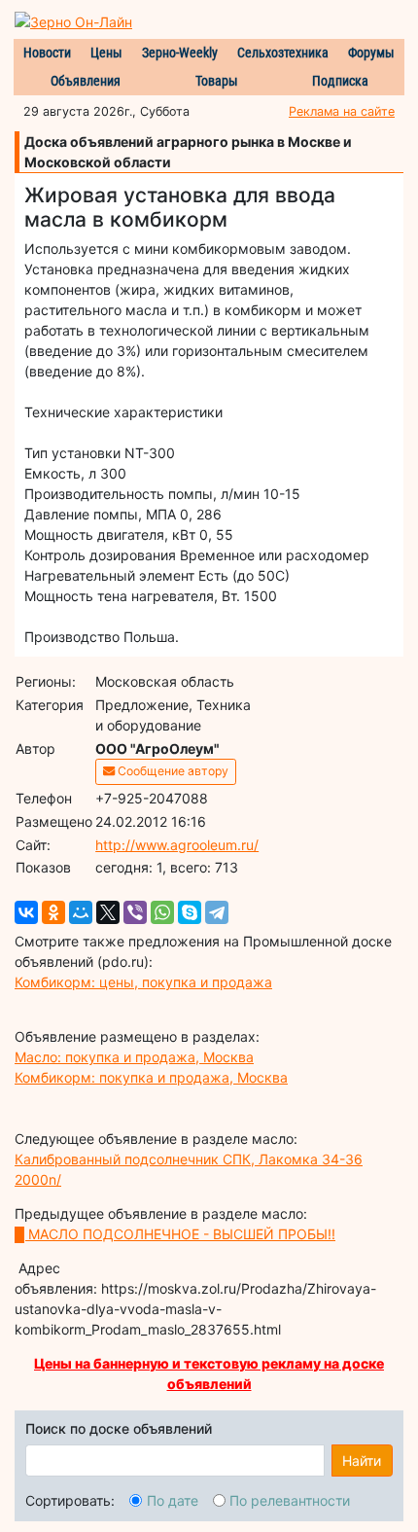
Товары (216, 81)
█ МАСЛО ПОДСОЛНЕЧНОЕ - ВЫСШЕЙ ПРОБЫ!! (175, 1234)
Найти (361, 1460)
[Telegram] (216, 912)
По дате (172, 1500)
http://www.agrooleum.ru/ (177, 845)
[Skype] (189, 912)
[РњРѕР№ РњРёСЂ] (80, 912)
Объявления (86, 81)
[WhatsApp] (162, 912)
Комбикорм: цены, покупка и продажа (143, 982)
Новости (47, 52)
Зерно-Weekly (180, 52)
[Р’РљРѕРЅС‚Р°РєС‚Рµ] (26, 912)
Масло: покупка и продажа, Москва (134, 1057)
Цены (106, 52)
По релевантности (289, 1500)
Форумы (371, 52)
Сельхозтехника (283, 52)
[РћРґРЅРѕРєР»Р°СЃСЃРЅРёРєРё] (53, 912)
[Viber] (135, 912)
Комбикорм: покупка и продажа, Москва (151, 1077)
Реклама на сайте (342, 111)
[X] (108, 912)
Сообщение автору (171, 771)
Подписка (340, 81)
